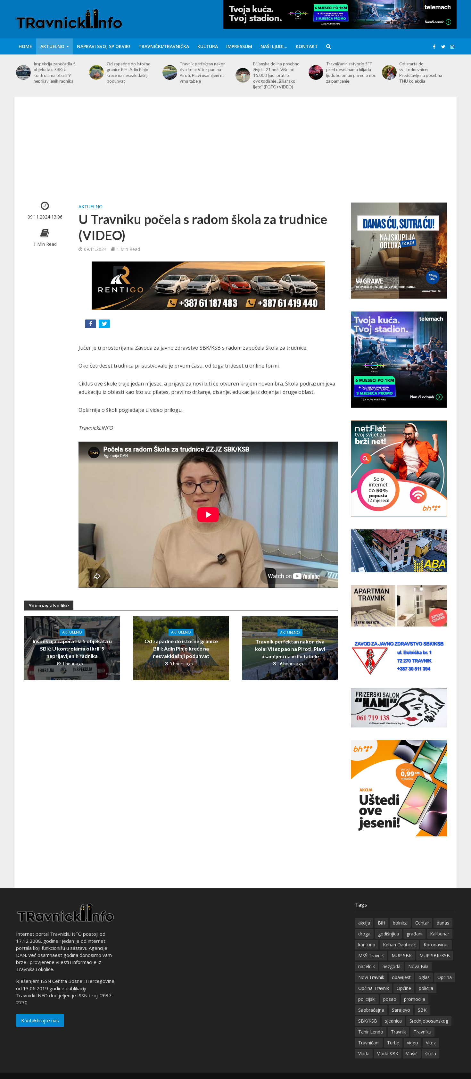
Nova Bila (418, 966)
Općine (404, 988)
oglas (424, 977)
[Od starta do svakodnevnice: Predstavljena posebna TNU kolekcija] (389, 72)
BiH (381, 923)
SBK (422, 1010)
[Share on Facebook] (91, 325)
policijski (367, 999)
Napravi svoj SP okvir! (103, 46)
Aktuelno (52, 46)
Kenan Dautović (399, 945)
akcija (364, 923)
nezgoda (392, 966)
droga (364, 934)
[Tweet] (105, 325)
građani (414, 934)
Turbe (393, 1043)
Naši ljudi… (273, 46)
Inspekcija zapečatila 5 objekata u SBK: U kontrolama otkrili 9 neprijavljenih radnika (55, 72)
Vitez (431, 1043)
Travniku (422, 1032)
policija (426, 988)
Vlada (363, 1053)
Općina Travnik (373, 988)
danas (443, 923)
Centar (422, 923)
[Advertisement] (235, 154)
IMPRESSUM (239, 46)
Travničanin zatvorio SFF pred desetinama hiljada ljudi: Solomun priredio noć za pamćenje (351, 72)
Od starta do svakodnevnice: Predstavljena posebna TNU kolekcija (420, 72)
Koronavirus (436, 945)
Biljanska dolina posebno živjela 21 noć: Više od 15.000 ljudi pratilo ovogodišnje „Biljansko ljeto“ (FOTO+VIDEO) (276, 75)
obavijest (401, 977)
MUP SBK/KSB (434, 955)
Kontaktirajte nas (40, 1020)
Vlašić (411, 1053)
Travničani (368, 1043)
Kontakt (307, 46)
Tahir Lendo (370, 1032)
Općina (444, 977)
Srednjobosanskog (428, 1021)
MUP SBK (402, 955)
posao (389, 999)
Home (25, 46)
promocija (414, 999)
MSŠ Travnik (371, 955)
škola (430, 1053)
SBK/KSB (367, 1021)
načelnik (366, 966)
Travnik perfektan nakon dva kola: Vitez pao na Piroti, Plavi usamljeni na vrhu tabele (203, 72)
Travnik (398, 1032)
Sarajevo (401, 1010)
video (412, 1043)
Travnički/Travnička (163, 46)
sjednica (393, 1021)
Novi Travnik (371, 977)
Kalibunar (439, 934)
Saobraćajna (371, 1010)
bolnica (400, 923)
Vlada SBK (387, 1053)
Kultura (207, 46)
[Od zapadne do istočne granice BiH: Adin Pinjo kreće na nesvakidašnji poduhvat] (96, 72)
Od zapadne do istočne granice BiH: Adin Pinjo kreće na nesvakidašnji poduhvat (128, 72)
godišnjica (388, 934)
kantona (366, 945)
